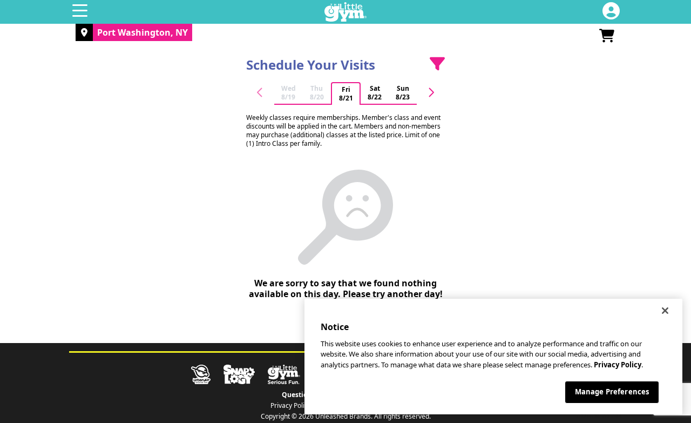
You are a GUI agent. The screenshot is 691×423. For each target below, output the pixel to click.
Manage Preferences (612, 392)
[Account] (611, 12)
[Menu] (80, 12)
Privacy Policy (290, 405)
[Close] (665, 311)
